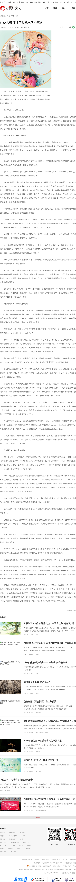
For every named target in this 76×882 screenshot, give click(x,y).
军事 (10, 2)
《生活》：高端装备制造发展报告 (16, 779)
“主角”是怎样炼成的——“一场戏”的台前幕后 (45, 662)
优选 (52, 2)
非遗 (12, 16)
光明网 (2, 836)
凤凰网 (29, 845)
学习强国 (2, 832)
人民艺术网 (13, 851)
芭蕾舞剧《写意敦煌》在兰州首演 (40, 701)
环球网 (21, 845)
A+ (60, 27)
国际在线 (2, 839)
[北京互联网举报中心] (56, 878)
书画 (73, 8)
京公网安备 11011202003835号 (40, 866)
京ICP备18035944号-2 (52, 873)
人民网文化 (22, 832)
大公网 (2, 848)
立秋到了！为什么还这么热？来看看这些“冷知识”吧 (49, 623)
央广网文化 (12, 839)
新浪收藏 (10, 848)
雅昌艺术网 (3, 851)
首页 (1, 2)
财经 (14, 2)
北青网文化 (26, 842)
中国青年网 (3, 842)
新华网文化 (12, 832)
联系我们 (45, 859)
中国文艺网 (3, 845)
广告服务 (36, 859)
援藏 (35, 2)
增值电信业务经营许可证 (62, 866)
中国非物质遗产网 (12, 836)
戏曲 (64, 8)
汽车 (22, 2)
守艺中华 (62, 2)
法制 (56, 2)
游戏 (27, 2)
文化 (31, 2)
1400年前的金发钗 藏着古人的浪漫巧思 (43, 740)
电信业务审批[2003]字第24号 (52, 863)
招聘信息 (55, 859)
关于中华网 (26, 859)
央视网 (23, 836)
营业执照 (37, 863)
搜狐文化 (28, 848)
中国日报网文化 (14, 842)
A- (64, 27)
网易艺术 (19, 848)
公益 (48, 2)
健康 (44, 2)
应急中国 (69, 2)
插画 (39, 2)
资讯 (5, 2)
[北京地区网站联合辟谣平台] (21, 878)
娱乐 (18, 2)
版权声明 (64, 859)
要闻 (55, 8)
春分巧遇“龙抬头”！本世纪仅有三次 (41, 760)
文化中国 (12, 845)
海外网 (21, 839)
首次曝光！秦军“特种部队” (37, 682)
